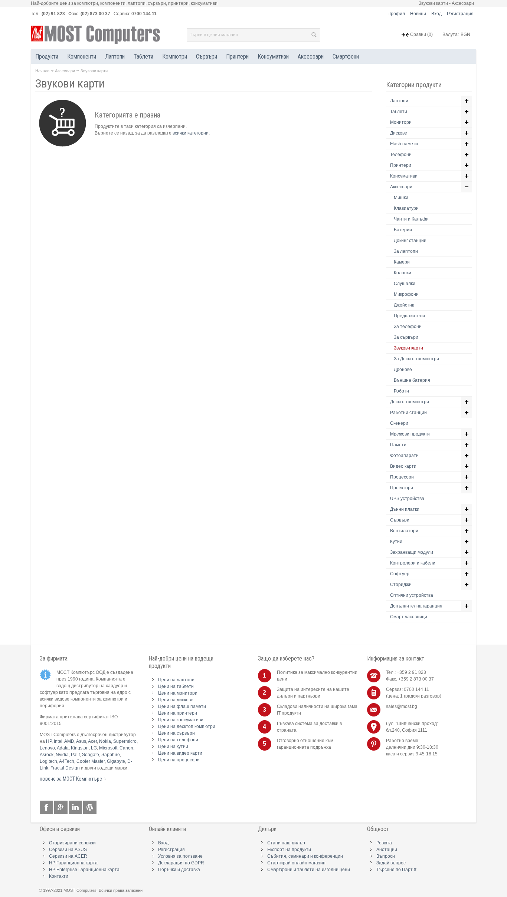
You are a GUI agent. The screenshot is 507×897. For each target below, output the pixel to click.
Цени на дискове (175, 699)
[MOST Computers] (96, 35)
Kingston (80, 748)
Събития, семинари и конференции (305, 856)
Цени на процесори (179, 759)
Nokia (105, 741)
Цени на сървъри (176, 733)
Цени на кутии (173, 746)
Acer (92, 741)
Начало (42, 71)
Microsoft (108, 748)
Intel (58, 741)
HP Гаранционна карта (73, 862)
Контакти (58, 876)
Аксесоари (65, 71)
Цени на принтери (177, 713)
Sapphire (110, 754)
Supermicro (125, 741)
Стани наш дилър (286, 842)
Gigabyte (116, 761)
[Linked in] (76, 807)
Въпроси (385, 856)
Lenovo (47, 748)
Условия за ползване (180, 856)
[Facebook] (47, 807)
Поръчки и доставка (179, 869)
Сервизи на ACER (68, 856)
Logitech (48, 761)
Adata (63, 748)
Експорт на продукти (289, 849)
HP (49, 741)
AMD (69, 741)
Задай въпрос (391, 862)
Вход (436, 13)
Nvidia (62, 754)
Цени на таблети (176, 686)
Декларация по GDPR (181, 862)
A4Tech (66, 761)
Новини (418, 13)
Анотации (386, 849)
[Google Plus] (61, 807)
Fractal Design (65, 768)
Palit (75, 754)
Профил (396, 13)
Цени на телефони (178, 739)
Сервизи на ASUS (68, 849)
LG (94, 748)
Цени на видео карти (180, 753)
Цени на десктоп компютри (186, 726)
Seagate (90, 754)
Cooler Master (90, 761)
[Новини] (90, 807)
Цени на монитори (177, 693)
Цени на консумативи (180, 719)
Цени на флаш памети (182, 706)
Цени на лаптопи (176, 679)
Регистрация (460, 13)
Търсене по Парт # (396, 869)
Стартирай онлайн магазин (296, 862)
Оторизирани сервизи (72, 842)
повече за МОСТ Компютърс (71, 779)
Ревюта (384, 842)
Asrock (46, 754)
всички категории (191, 133)
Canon (126, 748)
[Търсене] (313, 35)
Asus (81, 741)
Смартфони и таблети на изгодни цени (308, 869)
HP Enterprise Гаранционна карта (84, 869)
